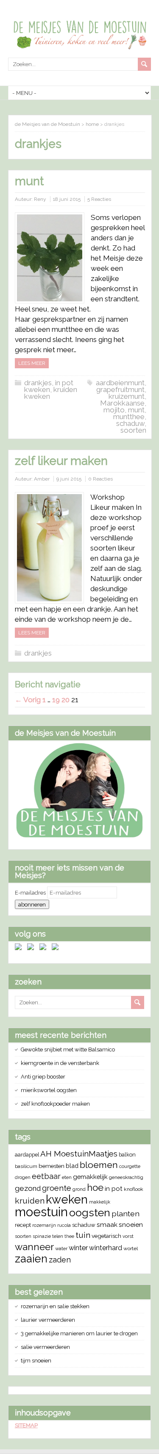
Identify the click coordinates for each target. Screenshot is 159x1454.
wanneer (34, 1246)
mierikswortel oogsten (49, 1090)
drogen (23, 1177)
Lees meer (31, 363)
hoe (95, 1187)
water (61, 1248)
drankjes (38, 382)
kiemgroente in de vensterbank (60, 1063)
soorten (133, 430)
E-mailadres (31, 893)
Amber (42, 479)
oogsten (89, 1212)
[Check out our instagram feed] (57, 948)
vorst (128, 1236)
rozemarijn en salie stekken (55, 1306)
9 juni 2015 (68, 479)
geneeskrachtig (126, 1177)
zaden (60, 1259)
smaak (107, 1224)
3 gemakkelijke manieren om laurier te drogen (79, 1333)
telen (57, 1236)
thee (69, 1236)
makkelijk (99, 1201)
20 (65, 699)
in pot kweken (48, 386)
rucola (64, 1225)
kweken (67, 1199)
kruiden (30, 1201)
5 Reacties (99, 199)
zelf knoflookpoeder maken (55, 1104)
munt (29, 181)
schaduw (130, 423)
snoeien (131, 1224)
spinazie (42, 1236)
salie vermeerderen (45, 1347)
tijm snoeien (36, 1360)
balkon (127, 1154)
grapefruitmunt (120, 389)
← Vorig (28, 699)
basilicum (26, 1166)
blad (72, 1165)
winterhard (105, 1248)
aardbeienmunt (120, 382)
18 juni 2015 (67, 199)
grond (79, 1189)
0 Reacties (100, 479)
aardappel (27, 1154)
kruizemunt (127, 396)
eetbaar (46, 1176)
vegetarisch (106, 1235)
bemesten (51, 1165)
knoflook (133, 1189)
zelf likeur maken (61, 461)
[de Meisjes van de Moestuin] (80, 836)
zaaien (31, 1258)
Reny (40, 199)
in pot (114, 1188)
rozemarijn (44, 1225)
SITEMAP (26, 1425)
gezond (28, 1188)
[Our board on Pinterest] (44, 948)
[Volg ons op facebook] (20, 948)
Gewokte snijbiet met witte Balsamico (68, 1049)
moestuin (41, 1211)
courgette (129, 1166)
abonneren (32, 904)
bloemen (99, 1164)
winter (78, 1248)
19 (56, 699)
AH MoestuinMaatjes (78, 1153)
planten (125, 1213)
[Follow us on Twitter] (32, 948)
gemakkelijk (90, 1176)
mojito (114, 410)
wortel (130, 1248)
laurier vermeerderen (48, 1320)
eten (67, 1177)
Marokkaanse (122, 403)
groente (56, 1188)
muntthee (129, 416)
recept (23, 1225)
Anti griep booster (43, 1076)
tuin (82, 1235)
